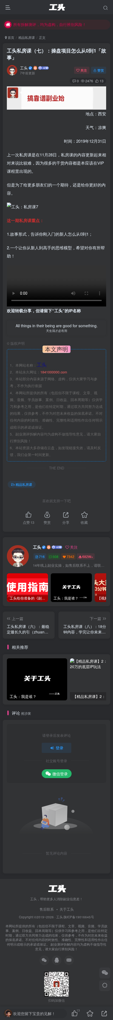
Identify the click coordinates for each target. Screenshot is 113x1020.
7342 (70, 556)
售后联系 (46, 909)
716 (42, 556)
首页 (10, 37)
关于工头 (67, 909)
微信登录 (60, 773)
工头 (24, 68)
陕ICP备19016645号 (79, 917)
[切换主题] (104, 985)
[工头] (56, 888)
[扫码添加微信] (104, 973)
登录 (59, 747)
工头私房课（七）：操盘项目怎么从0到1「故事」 (56, 54)
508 (55, 556)
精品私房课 (26, 37)
